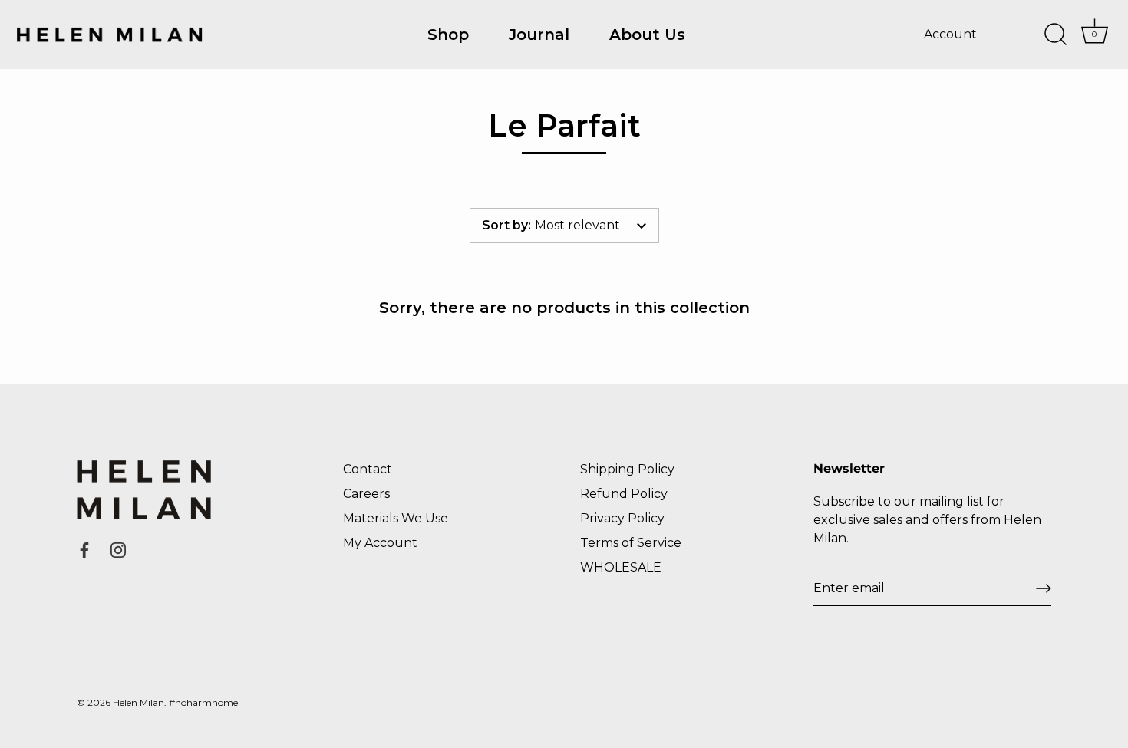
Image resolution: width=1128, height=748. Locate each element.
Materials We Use (395, 518)
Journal (539, 34)
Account (950, 34)
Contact (367, 469)
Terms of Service (630, 542)
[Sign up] (1043, 588)
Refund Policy (624, 493)
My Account (380, 542)
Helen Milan (138, 702)
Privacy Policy (622, 518)
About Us (647, 34)
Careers (366, 493)
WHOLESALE (620, 567)
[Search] (1055, 34)
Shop (448, 34)
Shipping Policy (627, 469)
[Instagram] (118, 549)
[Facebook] (84, 549)
